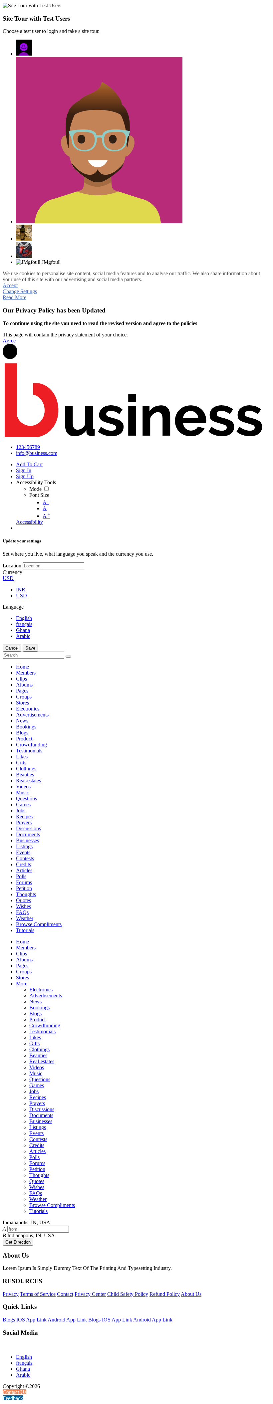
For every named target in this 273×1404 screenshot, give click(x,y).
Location (12, 565)
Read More (14, 297)
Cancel (12, 648)
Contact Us (14, 1392)
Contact (65, 1294)
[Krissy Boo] (24, 233)
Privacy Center (90, 1294)
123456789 (28, 447)
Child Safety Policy (127, 1294)
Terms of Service (38, 1294)
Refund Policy (164, 1294)
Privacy (11, 1294)
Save (30, 648)
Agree (9, 340)
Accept (10, 285)
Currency (12, 572)
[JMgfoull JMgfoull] (24, 48)
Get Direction (18, 1242)
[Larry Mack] (24, 250)
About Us (191, 1294)
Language (13, 607)
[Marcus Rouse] (99, 140)
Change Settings (20, 291)
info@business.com (36, 453)
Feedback (13, 1398)
